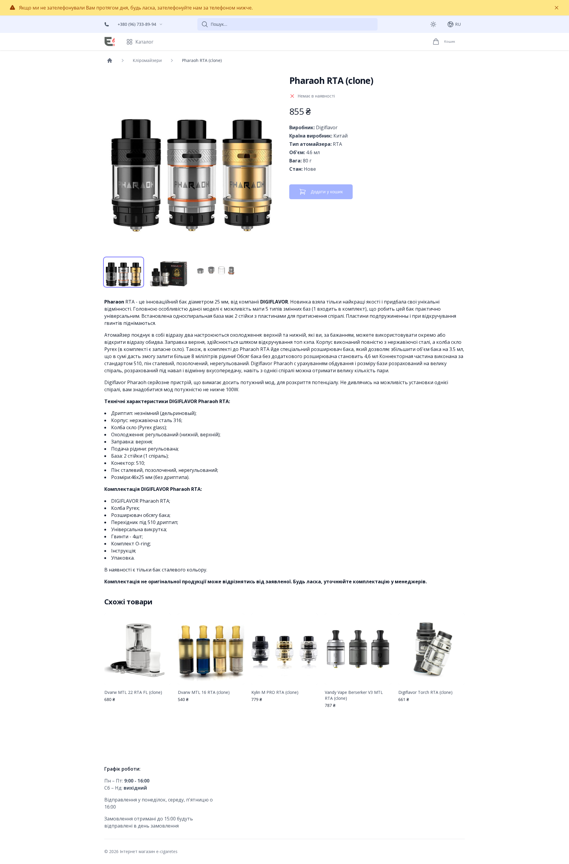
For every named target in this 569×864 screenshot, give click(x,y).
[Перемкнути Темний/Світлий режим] (433, 24)
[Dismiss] (556, 7)
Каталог (144, 42)
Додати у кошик (327, 191)
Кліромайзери (147, 60)
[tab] (123, 272)
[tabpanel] (192, 163)
